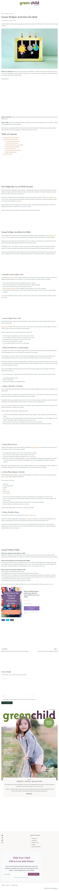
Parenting (6, 13)
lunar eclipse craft (11, 277)
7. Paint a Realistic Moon (11, 152)
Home (2, 13)
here (13, 370)
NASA (9, 246)
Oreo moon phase (36, 447)
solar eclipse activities (47, 584)
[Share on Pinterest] (21, 620)
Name (3, 696)
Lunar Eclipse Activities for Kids (10, 139)
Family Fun (11, 13)
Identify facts (4, 326)
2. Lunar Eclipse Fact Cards (11, 143)
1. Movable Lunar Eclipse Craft (12, 141)
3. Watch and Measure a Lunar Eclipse (14, 144)
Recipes (33, 844)
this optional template (10, 288)
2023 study (19, 201)
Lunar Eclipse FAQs (7, 154)
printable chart (32, 456)
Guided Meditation (36, 846)
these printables (7, 493)
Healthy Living (35, 842)
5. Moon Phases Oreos (10, 148)
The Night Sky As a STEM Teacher (11, 137)
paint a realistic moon (31, 515)
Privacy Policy (14, 885)
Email (32, 696)
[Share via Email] (12, 620)
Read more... (29, 793)
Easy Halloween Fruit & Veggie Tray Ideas (48, 650)
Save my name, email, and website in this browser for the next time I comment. (19, 699)
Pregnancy (34, 838)
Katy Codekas (5, 20)
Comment (4, 678)
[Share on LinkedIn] (16, 620)
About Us (8, 885)
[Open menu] (29, 8)
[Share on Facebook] (3, 620)
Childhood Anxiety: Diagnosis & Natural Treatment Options (14, 650)
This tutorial (4, 405)
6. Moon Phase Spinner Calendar (13, 150)
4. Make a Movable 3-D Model (12, 146)
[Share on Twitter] (7, 620)
